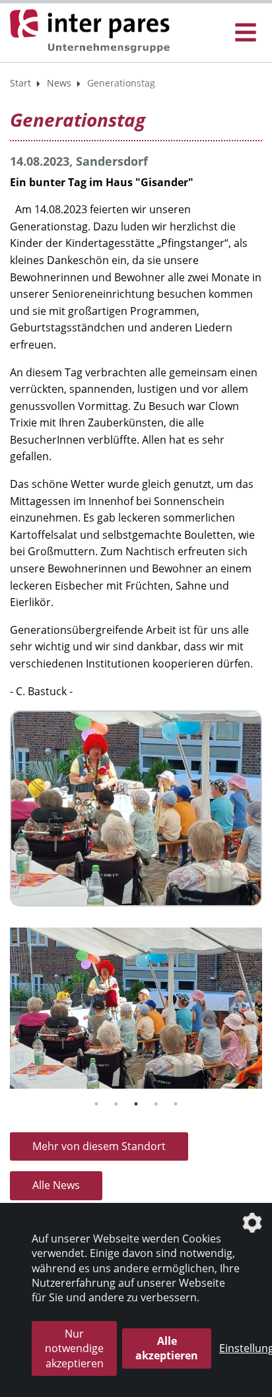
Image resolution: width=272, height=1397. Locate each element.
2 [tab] (116, 1103)
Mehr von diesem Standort (99, 1146)
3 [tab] (136, 1103)
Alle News (56, 1185)
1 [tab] (96, 1103)
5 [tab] (175, 1103)
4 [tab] (155, 1103)
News (59, 83)
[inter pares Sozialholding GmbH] (92, 32)
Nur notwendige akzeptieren (74, 1348)
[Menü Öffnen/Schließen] (245, 33)
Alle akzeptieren (166, 1348)
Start (20, 83)
